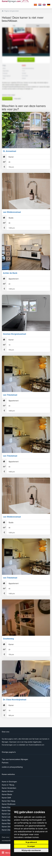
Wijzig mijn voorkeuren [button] (31, 850)
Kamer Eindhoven (8, 804)
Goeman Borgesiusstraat (14, 333)
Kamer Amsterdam (9, 788)
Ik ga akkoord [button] (31, 842)
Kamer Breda (7, 794)
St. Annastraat (9, 151)
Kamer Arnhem (7, 791)
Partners (5, 762)
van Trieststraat (10, 394)
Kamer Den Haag (8, 801)
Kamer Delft (6, 797)
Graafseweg (8, 638)
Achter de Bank (10, 273)
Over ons (5, 837)
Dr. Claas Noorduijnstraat (14, 699)
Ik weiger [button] (31, 846)
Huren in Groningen (9, 781)
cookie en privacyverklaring (12, 767)
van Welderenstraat (12, 212)
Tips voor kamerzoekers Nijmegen (15, 759)
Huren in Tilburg (8, 785)
